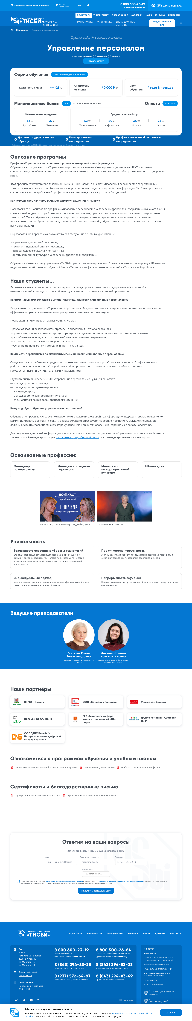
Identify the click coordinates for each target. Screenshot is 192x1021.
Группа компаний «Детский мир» (158, 719)
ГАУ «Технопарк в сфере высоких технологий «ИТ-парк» (99, 719)
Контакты (174, 15)
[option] (67, 508)
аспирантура (104, 21)
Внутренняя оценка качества (156, 965)
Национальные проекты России (158, 969)
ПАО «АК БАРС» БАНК (38, 719)
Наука (148, 15)
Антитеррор (149, 949)
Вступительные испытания (87, 103)
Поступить (83, 15)
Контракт (170, 103)
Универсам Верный (153, 702)
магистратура (85, 21)
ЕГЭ (66, 103)
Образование (120, 15)
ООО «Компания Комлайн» (100, 702)
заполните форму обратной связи (77, 437)
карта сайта (128, 1000)
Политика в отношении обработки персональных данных (120, 881)
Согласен (170, 1012)
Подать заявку (96, 60)
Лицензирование (151, 980)
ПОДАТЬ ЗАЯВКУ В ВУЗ (162, 23)
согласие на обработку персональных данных (64, 881)
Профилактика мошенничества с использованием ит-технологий (158, 959)
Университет (101, 15)
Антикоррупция (151, 953)
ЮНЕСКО (160, 15)
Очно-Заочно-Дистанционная (69, 74)
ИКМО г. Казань (34, 702)
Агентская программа (153, 985)
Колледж (136, 15)
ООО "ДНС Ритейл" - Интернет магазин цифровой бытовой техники (42, 736)
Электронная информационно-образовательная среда (157, 974)
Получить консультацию (96, 890)
